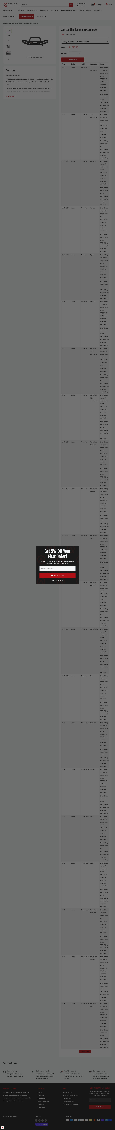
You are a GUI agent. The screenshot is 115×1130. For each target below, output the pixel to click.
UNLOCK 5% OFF (57, 575)
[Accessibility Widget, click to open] (2, 1127)
